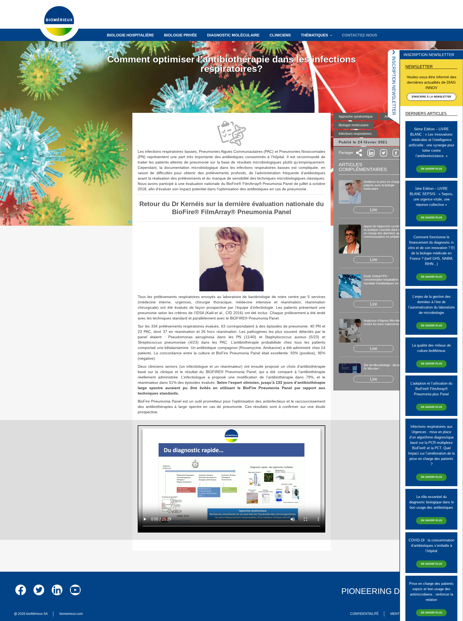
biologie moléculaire (354, 125)
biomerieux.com (71, 614)
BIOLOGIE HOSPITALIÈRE (130, 35)
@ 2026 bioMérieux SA (31, 614)
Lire (373, 209)
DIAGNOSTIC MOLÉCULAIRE (233, 35)
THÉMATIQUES (314, 35)
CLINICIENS (280, 35)
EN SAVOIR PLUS (431, 169)
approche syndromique (356, 116)
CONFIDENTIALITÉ (364, 614)
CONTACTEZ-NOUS (359, 35)
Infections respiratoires (355, 134)
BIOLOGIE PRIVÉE (180, 35)
